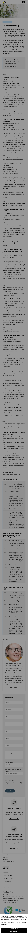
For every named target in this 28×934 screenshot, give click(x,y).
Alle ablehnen (14, 931)
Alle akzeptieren (14, 928)
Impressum (11, 926)
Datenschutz (4, 926)
